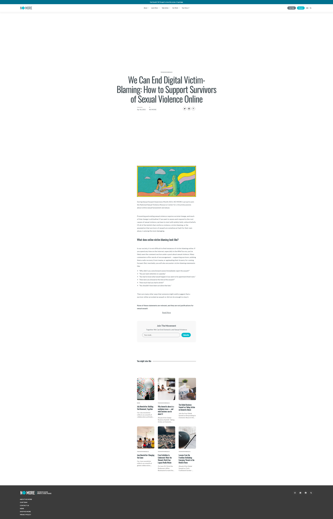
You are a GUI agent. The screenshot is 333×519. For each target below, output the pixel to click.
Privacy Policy (25, 514)
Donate (301, 8)
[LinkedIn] (300, 493)
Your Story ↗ (185, 8)
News (22, 508)
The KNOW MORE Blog (166, 72)
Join (307, 8)
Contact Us (24, 505)
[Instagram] (295, 493)
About (146, 8)
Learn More (154, 8)
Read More (166, 312)
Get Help (291, 8)
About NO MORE (26, 499)
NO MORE (152, 109)
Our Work (175, 8)
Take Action (165, 8)
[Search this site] (310, 8)
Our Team (23, 502)
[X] (311, 493)
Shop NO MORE (25, 511)
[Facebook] (306, 493)
